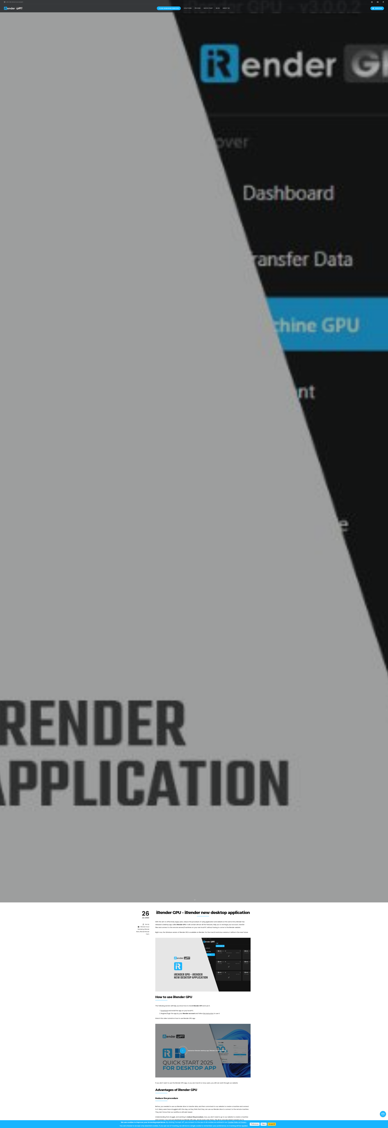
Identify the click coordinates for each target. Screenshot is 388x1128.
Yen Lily (147, 924)
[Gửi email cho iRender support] (383, 1114)
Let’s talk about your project (14, 2)
